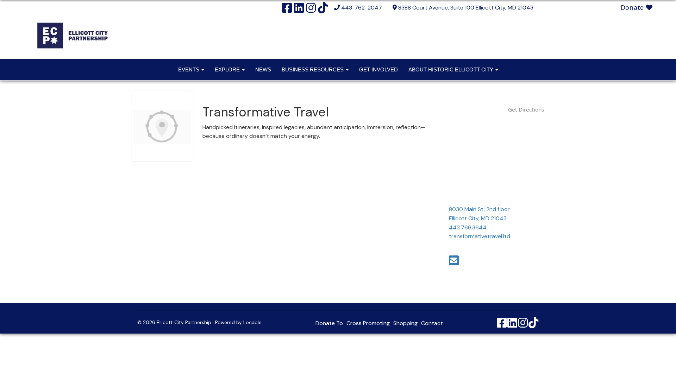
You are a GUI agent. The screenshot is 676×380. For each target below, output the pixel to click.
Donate (633, 7)
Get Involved (378, 69)
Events (189, 69)
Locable (252, 322)
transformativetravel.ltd (479, 236)
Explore (228, 69)
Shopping (405, 323)
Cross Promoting (368, 323)
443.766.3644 (468, 227)
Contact (432, 323)
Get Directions (526, 109)
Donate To (329, 323)
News (263, 69)
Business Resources (313, 69)
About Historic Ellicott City (451, 69)
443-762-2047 (361, 7)
